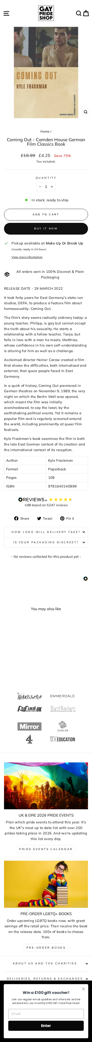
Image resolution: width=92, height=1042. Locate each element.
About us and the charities (45, 963)
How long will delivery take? (46, 532)
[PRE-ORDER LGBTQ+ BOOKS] (46, 884)
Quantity (46, 177)
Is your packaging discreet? (46, 542)
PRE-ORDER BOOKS (46, 947)
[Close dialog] (83, 989)
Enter (46, 1025)
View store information (27, 257)
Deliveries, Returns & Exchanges (45, 978)
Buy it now (46, 228)
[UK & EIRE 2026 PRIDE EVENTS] (46, 785)
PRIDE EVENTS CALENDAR (46, 849)
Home (44, 131)
